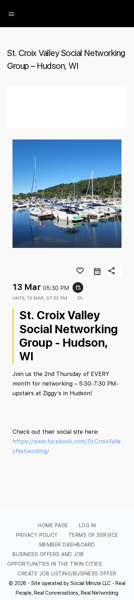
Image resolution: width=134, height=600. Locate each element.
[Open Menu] (11, 13)
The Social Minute (70, 14)
